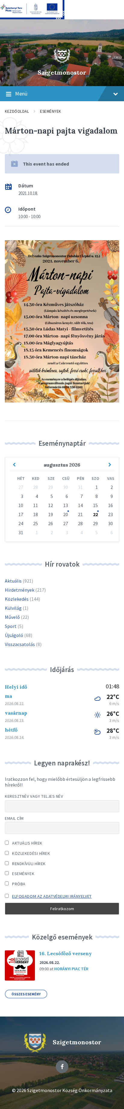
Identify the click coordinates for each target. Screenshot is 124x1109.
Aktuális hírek (26, 843)
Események (50, 111)
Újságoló (14, 635)
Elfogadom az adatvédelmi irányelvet (52, 896)
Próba (18, 884)
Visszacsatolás (20, 644)
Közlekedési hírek (30, 853)
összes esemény (26, 994)
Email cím (14, 818)
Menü (21, 93)
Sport (11, 626)
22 (95, 514)
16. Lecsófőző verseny (65, 953)
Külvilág (13, 608)
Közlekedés (17, 599)
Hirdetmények (19, 590)
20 (65, 514)
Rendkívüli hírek (28, 863)
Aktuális (13, 581)
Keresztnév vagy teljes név (34, 796)
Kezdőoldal (17, 111)
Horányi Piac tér (71, 969)
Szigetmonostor (62, 72)
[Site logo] (62, 62)
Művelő (12, 617)
